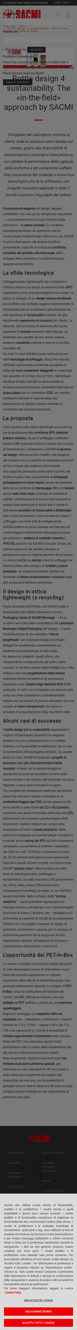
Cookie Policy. (13, 1292)
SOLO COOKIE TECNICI (38, 1311)
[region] (38, 1262)
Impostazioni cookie (38, 1300)
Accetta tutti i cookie (39, 1322)
